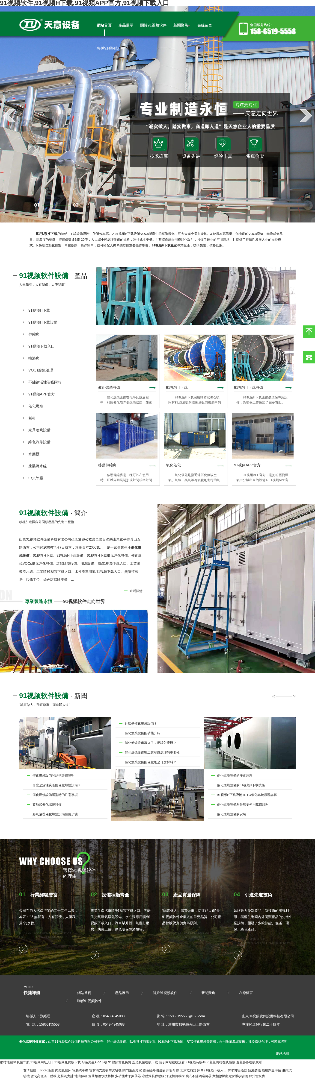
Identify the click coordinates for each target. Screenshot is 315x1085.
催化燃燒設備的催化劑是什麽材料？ (150, 762)
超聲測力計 (65, 1076)
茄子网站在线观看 (172, 1062)
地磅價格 (80, 1076)
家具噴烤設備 (39, 430)
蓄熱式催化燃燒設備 (47, 804)
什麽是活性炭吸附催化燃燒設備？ (57, 785)
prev (9, 115)
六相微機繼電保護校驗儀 (230, 1076)
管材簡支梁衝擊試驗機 (105, 1070)
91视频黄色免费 (119, 1062)
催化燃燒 (35, 406)
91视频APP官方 (41, 394)
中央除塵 (35, 478)
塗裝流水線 (37, 466)
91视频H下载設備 (42, 322)
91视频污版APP (197, 1062)
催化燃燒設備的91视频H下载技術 (241, 785)
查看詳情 (136, 591)
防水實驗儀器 (237, 1070)
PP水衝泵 (47, 1070)
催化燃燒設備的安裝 (231, 814)
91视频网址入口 (41, 1062)
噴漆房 (33, 358)
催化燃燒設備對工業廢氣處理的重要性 (152, 752)
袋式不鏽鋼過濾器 (198, 1076)
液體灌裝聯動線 (153, 1076)
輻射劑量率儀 (271, 1070)
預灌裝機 (254, 1070)
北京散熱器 (188, 1070)
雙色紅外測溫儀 (154, 1070)
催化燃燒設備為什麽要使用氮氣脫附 (243, 804)
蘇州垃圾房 (257, 1076)
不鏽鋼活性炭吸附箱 (45, 382)
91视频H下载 (39, 310)
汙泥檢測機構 (175, 1076)
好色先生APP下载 (94, 1062)
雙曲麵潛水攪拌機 (101, 1076)
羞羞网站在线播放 (222, 1062)
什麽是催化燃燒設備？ (141, 723)
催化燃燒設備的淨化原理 (235, 775)
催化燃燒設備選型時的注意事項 (55, 795)
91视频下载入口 (41, 346)
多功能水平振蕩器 (128, 1076)
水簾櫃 (33, 454)
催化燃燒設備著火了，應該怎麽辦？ (150, 743)
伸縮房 (33, 334)
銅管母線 (172, 1070)
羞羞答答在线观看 (249, 1062)
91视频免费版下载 (67, 1062)
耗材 (32, 418)
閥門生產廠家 (132, 1070)
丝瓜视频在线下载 (145, 1062)
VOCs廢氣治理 (40, 370)
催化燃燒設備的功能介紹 (142, 733)
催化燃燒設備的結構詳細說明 (53, 775)
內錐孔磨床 (63, 1070)
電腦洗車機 (80, 1070)
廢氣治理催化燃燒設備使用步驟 (55, 814)
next (305, 115)
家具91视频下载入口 (212, 1070)
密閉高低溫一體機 (43, 1076)
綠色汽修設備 (39, 442)
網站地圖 (282, 1053)
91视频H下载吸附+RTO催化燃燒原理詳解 (247, 795)
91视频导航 (21, 1062)
